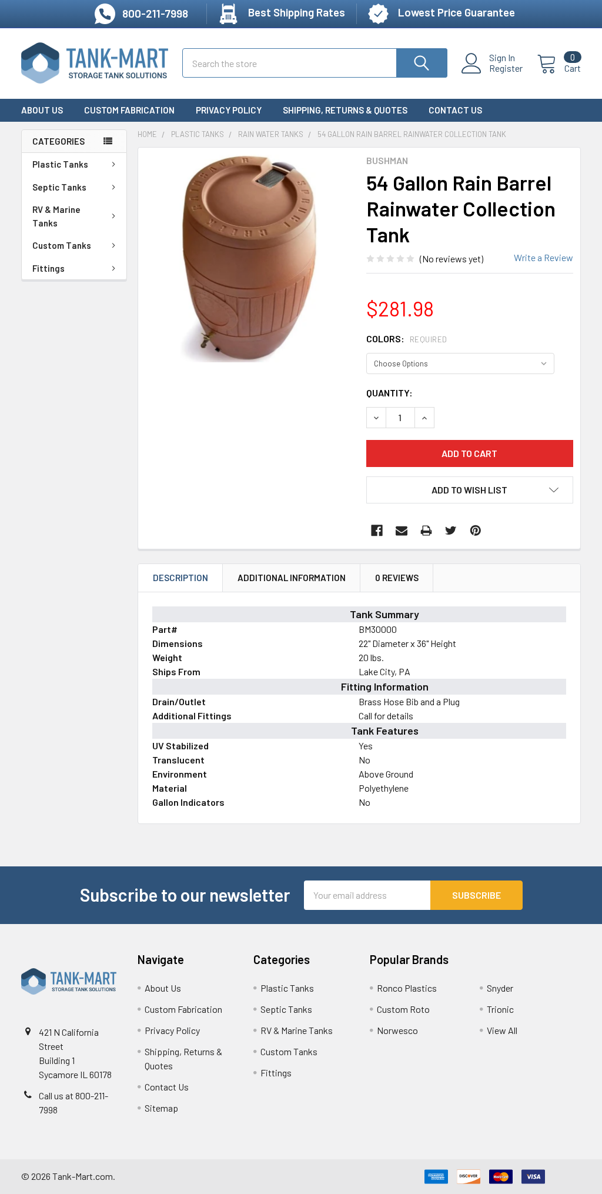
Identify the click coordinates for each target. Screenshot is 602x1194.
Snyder (500, 987)
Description (180, 577)
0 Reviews (397, 577)
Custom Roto (403, 1009)
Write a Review (543, 257)
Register (506, 68)
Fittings (48, 268)
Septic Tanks (59, 187)
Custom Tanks (61, 245)
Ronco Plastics (407, 987)
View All (502, 1030)
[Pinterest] (475, 530)
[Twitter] (450, 530)
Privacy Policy (229, 110)
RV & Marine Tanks (56, 216)
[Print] (426, 530)
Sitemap (161, 1107)
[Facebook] (376, 530)
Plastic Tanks (60, 164)
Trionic (500, 1009)
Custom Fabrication (129, 110)
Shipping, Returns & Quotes (345, 110)
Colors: (406, 338)
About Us (42, 110)
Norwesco (397, 1030)
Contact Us (455, 110)
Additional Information (292, 577)
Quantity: (389, 392)
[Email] (401, 530)
